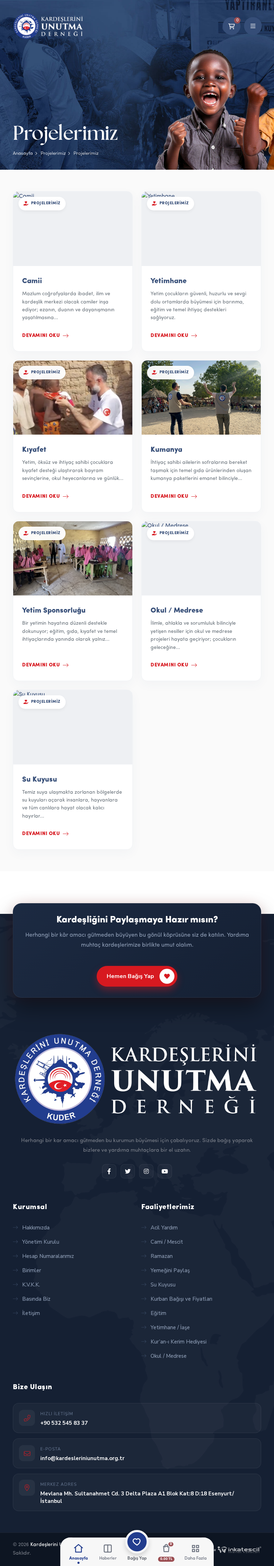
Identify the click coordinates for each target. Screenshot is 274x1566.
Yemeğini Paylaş (170, 1270)
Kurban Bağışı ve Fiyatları (181, 1299)
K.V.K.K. (31, 1284)
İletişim (31, 1313)
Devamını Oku (41, 335)
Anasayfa (23, 153)
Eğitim (158, 1313)
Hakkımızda (36, 1227)
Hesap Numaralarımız (48, 1256)
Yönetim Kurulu (40, 1241)
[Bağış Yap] (137, 1542)
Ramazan (162, 1256)
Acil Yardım (164, 1227)
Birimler (31, 1270)
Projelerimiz (53, 153)
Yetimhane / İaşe (170, 1327)
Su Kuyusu (163, 1284)
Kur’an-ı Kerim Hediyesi (179, 1341)
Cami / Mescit (167, 1241)
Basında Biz (36, 1299)
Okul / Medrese (169, 1356)
